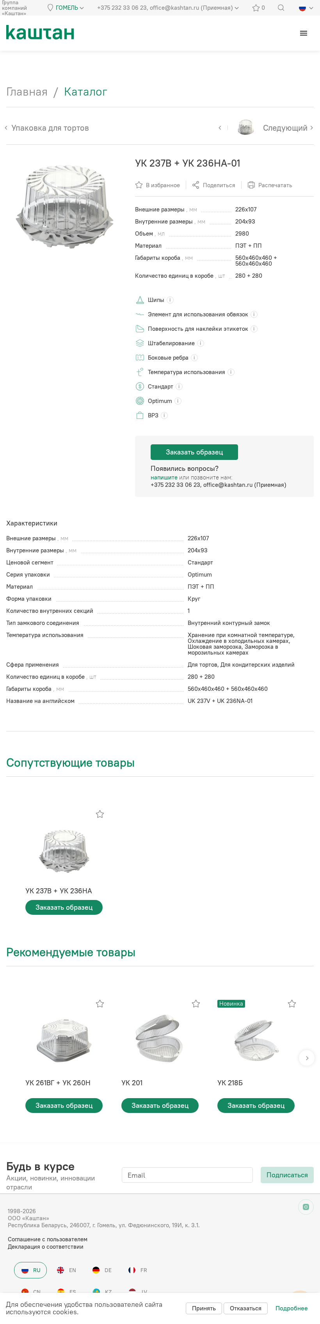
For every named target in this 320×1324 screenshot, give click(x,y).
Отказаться (245, 1308)
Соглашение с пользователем (47, 1239)
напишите (164, 477)
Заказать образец (194, 451)
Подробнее (292, 1308)
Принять (204, 1308)
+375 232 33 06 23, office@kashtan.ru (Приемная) (218, 484)
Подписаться (287, 1174)
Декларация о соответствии (46, 1246)
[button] (307, 1058)
